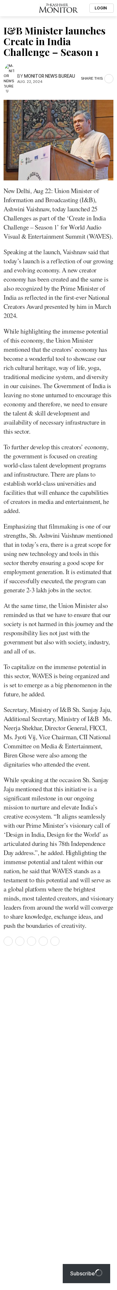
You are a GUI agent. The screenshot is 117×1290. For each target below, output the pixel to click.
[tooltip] (8, 941)
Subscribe (82, 1273)
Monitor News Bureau (49, 76)
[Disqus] (58, 1039)
